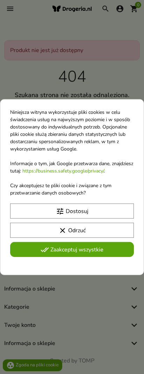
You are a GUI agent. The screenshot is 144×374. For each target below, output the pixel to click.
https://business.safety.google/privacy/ (63, 170)
